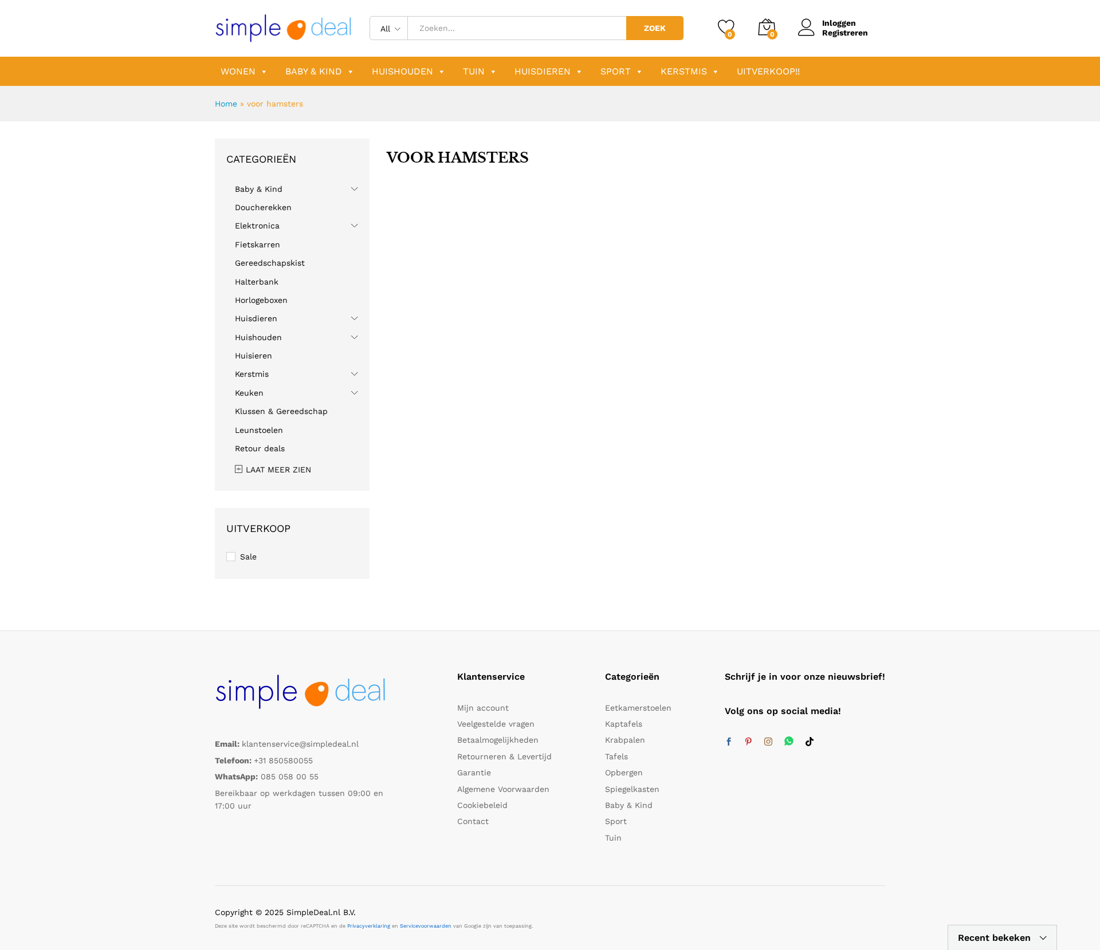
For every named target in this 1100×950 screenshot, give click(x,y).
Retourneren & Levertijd (504, 756)
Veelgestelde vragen (496, 723)
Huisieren (253, 355)
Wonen (238, 71)
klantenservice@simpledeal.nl (300, 743)
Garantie (474, 772)
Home (226, 103)
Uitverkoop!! (768, 71)
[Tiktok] (809, 742)
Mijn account (483, 707)
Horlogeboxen (261, 300)
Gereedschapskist (270, 262)
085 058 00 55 (290, 776)
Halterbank (256, 281)
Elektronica (257, 225)
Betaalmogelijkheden (498, 739)
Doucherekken (263, 207)
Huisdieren (542, 71)
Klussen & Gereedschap (281, 411)
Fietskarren (257, 244)
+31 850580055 (283, 760)
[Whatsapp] (789, 742)
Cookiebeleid (482, 805)
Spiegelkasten (632, 789)
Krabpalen (625, 739)
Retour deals (260, 448)
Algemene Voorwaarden (503, 789)
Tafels (616, 756)
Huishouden (402, 71)
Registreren (845, 32)
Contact (473, 821)
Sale (248, 556)
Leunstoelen (259, 430)
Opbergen (624, 772)
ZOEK (655, 28)
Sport (615, 71)
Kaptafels (623, 723)
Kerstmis (684, 71)
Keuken (249, 392)
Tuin (474, 71)
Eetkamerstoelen (638, 707)
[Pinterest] (748, 742)
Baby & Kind (313, 71)
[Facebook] (728, 742)
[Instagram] (768, 742)
